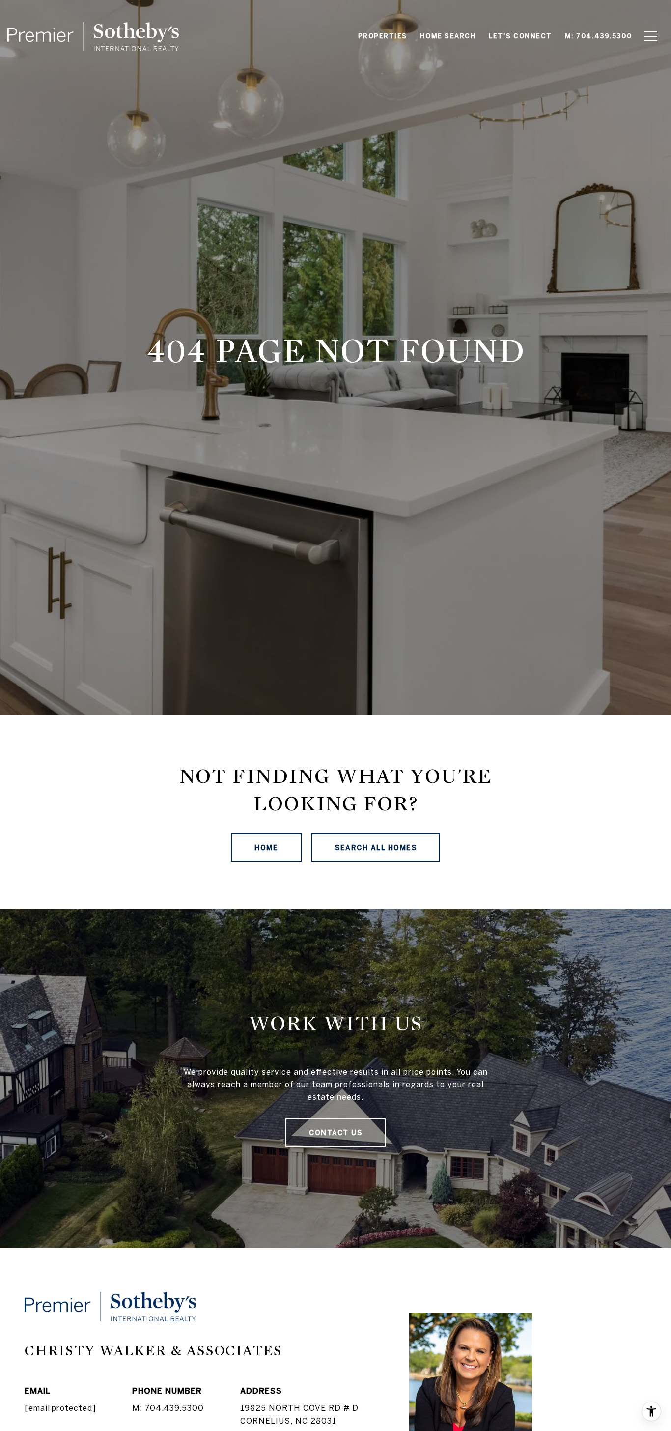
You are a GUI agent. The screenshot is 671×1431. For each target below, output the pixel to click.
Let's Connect (520, 36)
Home (266, 848)
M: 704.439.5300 (168, 1407)
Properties (382, 36)
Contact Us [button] (335, 1133)
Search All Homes (376, 848)
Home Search (448, 36)
